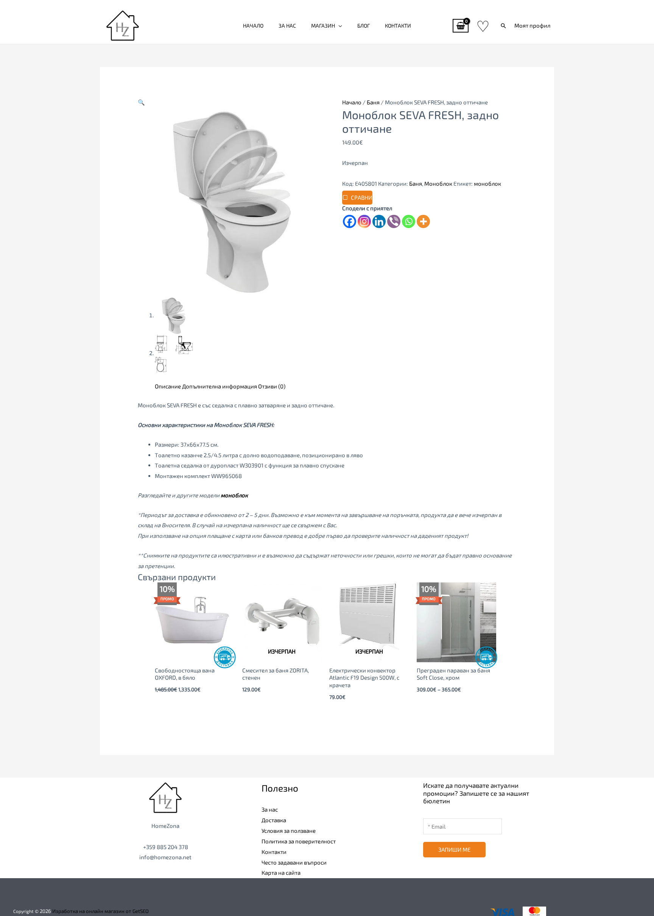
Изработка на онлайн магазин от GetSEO (100, 911)
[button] (503, 25)
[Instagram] (364, 221)
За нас (287, 25)
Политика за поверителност (299, 841)
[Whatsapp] (408, 221)
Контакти (398, 25)
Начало (253, 25)
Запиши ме (454, 849)
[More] (423, 221)
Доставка (274, 820)
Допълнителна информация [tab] (219, 386)
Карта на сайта (281, 872)
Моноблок (438, 183)
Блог (363, 25)
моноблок (487, 183)
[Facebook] (349, 221)
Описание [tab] (168, 386)
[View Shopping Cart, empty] (461, 26)
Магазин (323, 25)
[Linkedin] (379, 221)
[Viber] (393, 221)
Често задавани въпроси (294, 862)
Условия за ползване (289, 830)
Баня (373, 102)
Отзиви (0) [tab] (271, 386)
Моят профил (532, 25)
